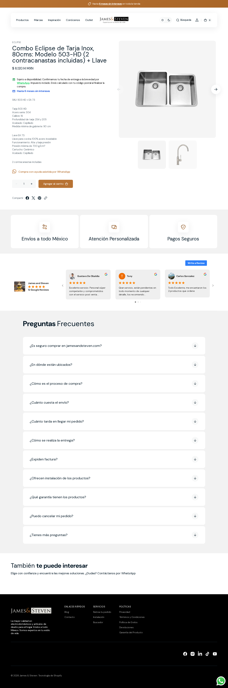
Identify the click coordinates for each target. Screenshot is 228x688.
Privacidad (124, 611)
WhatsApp (23, 83)
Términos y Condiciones (132, 617)
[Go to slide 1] (135, 302)
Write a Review (196, 263)
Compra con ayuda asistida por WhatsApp (44, 172)
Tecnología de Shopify (50, 675)
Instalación (98, 617)
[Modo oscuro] (165, 20)
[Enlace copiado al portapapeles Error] (46, 198)
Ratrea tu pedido (102, 611)
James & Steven (28, 675)
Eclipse (16, 42)
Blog (66, 611)
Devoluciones (126, 627)
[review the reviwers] (106, 274)
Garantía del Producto (131, 632)
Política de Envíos (128, 622)
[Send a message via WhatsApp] (221, 681)
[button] (183, 20)
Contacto (69, 617)
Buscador (98, 622)
